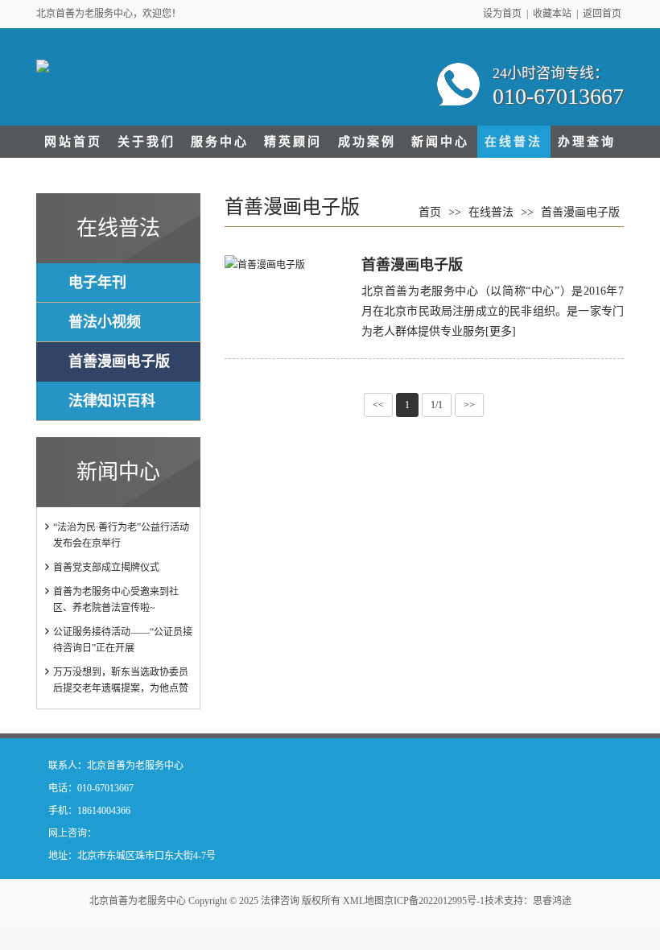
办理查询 (587, 141)
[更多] (500, 331)
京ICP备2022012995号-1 (434, 901)
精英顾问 (293, 141)
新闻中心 (440, 141)
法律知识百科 (111, 401)
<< (378, 405)
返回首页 (602, 13)
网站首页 (73, 141)
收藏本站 (552, 13)
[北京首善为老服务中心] (42, 62)
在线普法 (513, 141)
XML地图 (363, 901)
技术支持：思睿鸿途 (528, 901)
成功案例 (367, 141)
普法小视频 (104, 322)
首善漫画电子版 (119, 361)
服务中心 (220, 141)
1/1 (437, 405)
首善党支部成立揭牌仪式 (106, 567)
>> (469, 405)
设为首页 (502, 13)
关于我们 (146, 141)
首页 (430, 212)
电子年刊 (97, 283)
